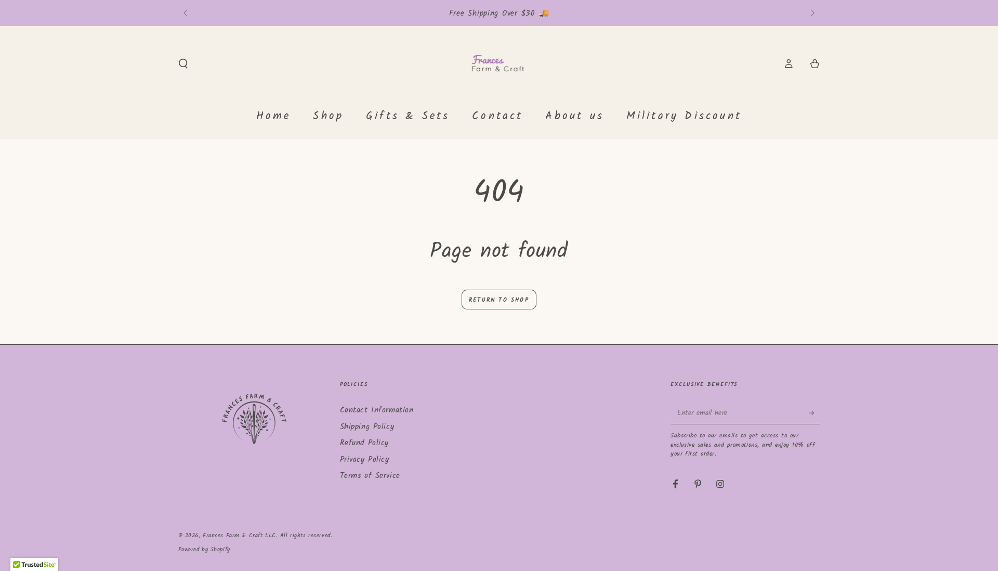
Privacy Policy (364, 459)
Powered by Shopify (204, 550)
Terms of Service (370, 476)
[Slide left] (186, 13)
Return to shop (499, 300)
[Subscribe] (814, 413)
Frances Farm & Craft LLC (239, 535)
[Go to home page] (499, 64)
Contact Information (377, 410)
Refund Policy (364, 443)
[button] (183, 64)
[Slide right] (811, 13)
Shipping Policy (367, 427)
